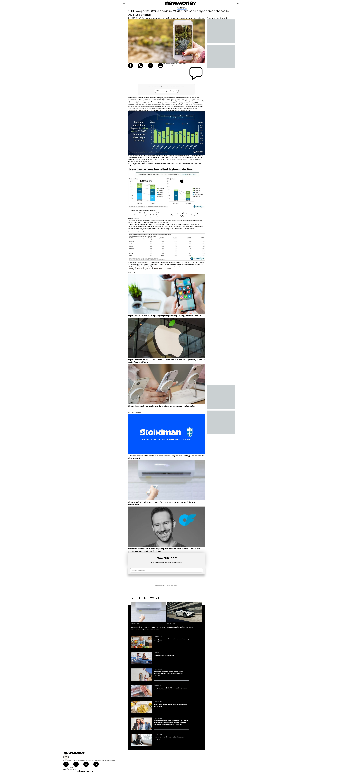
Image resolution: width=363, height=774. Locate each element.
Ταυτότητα (104, 761)
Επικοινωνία (111, 761)
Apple (166, 213)
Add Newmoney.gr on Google (165, 91)
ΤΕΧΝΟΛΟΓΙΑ (182, 8)
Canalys (152, 215)
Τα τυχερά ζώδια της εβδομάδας (164, 655)
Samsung (131, 159)
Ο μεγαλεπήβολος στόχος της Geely (180, 627)
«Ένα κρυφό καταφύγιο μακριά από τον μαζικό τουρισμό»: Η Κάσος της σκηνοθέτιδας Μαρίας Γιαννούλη (168, 673)
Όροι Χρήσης (67, 761)
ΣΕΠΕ (148, 268)
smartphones (184, 97)
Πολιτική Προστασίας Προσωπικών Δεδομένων (86, 761)
